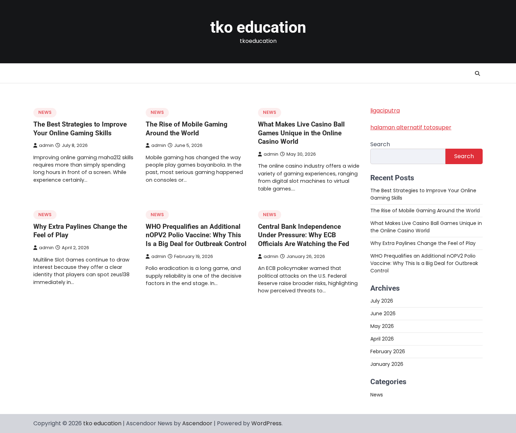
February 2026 (387, 351)
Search (380, 144)
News (45, 112)
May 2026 (382, 326)
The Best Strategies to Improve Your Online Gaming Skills (80, 128)
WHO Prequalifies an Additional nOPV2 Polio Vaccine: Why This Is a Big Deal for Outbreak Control (196, 235)
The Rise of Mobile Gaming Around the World (186, 128)
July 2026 (381, 300)
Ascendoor (197, 423)
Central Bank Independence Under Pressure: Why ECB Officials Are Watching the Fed (303, 235)
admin (46, 145)
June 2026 (383, 313)
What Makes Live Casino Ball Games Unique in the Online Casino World (301, 133)
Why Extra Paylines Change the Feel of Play (423, 243)
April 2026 (382, 338)
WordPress (266, 423)
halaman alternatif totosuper (410, 127)
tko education (258, 27)
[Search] (477, 73)
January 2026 (386, 364)
